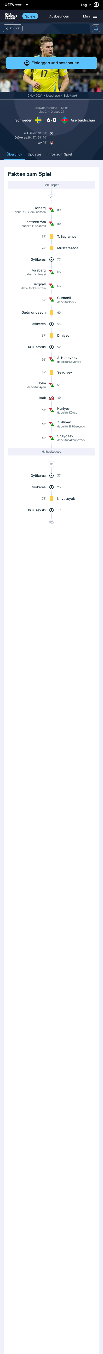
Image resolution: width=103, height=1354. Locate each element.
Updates (35, 154)
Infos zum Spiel (59, 154)
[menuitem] (33, 16)
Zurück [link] (14, 28)
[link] (30, 16)
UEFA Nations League (11, 16)
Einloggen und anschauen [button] (55, 62)
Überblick (14, 154)
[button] (89, 16)
